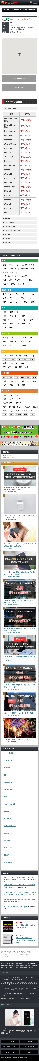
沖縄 (32, 414)
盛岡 (22, 298)
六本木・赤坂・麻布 (11, 272)
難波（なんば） (30, 356)
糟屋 (35, 407)
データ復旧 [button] (8, 242)
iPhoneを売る (8, 760)
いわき (18, 302)
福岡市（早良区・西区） (12, 407)
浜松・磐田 (15, 338)
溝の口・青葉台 (29, 320)
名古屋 (5, 338)
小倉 (17, 395)
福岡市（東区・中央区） (12, 399)
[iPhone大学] (9, 3)
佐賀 (11, 411)
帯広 (32, 294)
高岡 (11, 345)
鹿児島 (18, 414)
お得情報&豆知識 (12, 491)
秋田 (4, 302)
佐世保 (25, 411)
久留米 (27, 407)
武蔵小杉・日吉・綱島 (11, 320)
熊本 (32, 411)
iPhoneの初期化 (8, 753)
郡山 (26, 302)
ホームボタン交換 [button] (10, 226)
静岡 (24, 338)
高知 (24, 385)
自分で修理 (7, 840)
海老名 (12, 324)
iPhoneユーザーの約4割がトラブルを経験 (16, 907)
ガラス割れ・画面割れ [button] (11, 108)
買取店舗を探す (8, 862)
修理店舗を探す (16, 604)
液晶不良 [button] (7, 218)
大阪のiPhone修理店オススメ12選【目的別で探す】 (18, 713)
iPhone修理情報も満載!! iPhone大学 (15, 1057)
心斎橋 (18, 356)
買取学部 (6, 855)
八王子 (5, 284)
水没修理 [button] (7, 238)
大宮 (4, 327)
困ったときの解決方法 (10, 826)
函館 (17, 294)
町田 (31, 280)
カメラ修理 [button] (8, 234)
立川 (24, 280)
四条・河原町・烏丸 (26, 359)
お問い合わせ (29, 1052)
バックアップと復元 (9, 804)
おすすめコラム (8, 782)
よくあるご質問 (10, 1052)
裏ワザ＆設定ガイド (17, 576)
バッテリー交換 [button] (9, 222)
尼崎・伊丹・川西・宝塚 (12, 367)
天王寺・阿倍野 (9, 359)
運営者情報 (29, 1041)
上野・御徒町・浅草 (11, 276)
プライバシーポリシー (9, 1041)
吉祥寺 (17, 280)
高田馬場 (12, 269)
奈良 (26, 367)
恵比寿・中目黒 (28, 265)
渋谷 (11, 265)
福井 (24, 345)
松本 (4, 342)
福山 (4, 381)
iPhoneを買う (8, 767)
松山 (17, 385)
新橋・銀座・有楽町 (27, 269)
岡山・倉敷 (25, 377)
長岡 (29, 342)
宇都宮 (12, 327)
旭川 (11, 294)
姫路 (22, 363)
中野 (4, 269)
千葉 (24, 324)
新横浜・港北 (14, 312)
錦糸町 (13, 284)
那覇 (26, 414)
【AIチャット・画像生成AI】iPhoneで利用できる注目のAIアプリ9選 (25, 940)
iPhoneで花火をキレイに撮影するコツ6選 (16, 739)
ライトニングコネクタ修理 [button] (12, 230)
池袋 (17, 265)
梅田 (11, 356)
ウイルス (6, 796)
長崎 (17, 411)
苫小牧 (25, 294)
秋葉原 (24, 276)
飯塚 (4, 411)
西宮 (4, 363)
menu (35, 2)
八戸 (16, 298)
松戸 (30, 324)
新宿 (4, 265)
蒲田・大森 (7, 280)
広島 (34, 377)
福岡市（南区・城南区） (12, 403)
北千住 (21, 284)
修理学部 (10, 548)
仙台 (29, 298)
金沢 (17, 345)
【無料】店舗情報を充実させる (10, 455)
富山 (4, 345)
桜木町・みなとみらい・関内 (14, 316)
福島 (32, 302)
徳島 (4, 385)
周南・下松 (25, 381)
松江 (16, 377)
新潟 (22, 342)
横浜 (4, 312)
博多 (4, 395)
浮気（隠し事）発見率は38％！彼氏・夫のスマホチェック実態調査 (17, 993)
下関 (34, 381)
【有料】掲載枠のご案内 (8, 457)
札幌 (4, 294)
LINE (5, 775)
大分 (4, 414)
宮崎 (11, 414)
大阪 (4, 356)
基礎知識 (10, 576)
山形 (11, 302)
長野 (31, 338)
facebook (31, 2)
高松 (11, 385)
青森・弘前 (7, 298)
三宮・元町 (13, 363)
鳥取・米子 (7, 377)
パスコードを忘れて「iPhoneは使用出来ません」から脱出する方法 (19, 1032)
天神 (11, 395)
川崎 (4, 324)
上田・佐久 (13, 342)
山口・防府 (13, 381)
